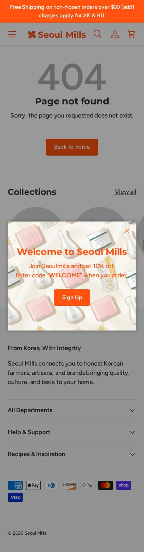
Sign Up (72, 297)
